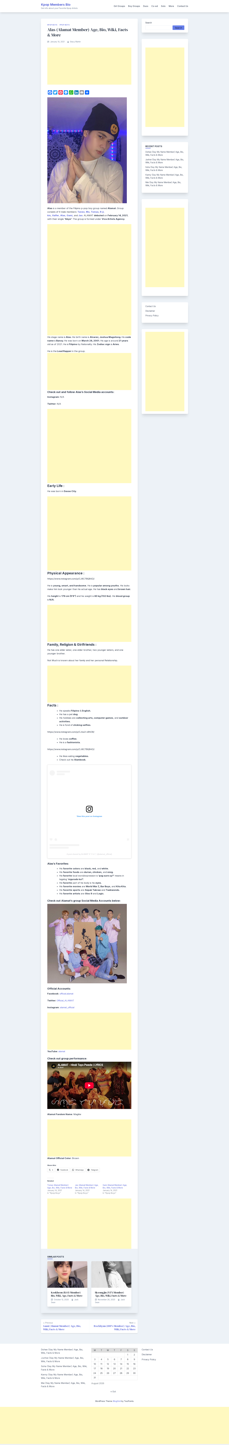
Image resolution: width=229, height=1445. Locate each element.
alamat (61, 1051)
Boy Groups (134, 6)
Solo (163, 6)
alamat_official (67, 1007)
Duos (145, 6)
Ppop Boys (65, 25)
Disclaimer (150, 311)
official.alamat (66, 993)
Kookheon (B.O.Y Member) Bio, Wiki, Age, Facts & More (66, 1294)
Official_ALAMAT (65, 1000)
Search (148, 22)
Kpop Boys (52, 25)
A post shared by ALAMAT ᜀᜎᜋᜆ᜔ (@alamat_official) (89, 854)
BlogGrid (117, 1401)
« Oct (113, 1391)
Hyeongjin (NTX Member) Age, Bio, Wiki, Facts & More (110, 1294)
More (171, 6)
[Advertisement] (89, 66)
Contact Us (182, 6)
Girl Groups (119, 6)
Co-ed (154, 6)
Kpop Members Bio (56, 4)
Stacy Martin (75, 42)
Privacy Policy (152, 315)
